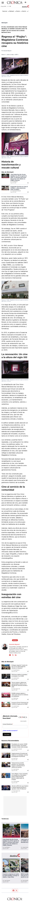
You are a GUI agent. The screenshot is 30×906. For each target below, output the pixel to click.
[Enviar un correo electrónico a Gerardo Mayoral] (10, 655)
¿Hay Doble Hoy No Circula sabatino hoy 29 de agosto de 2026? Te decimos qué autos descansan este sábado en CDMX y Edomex (18, 177)
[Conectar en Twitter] (13, 655)
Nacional (4, 11)
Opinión (24, 11)
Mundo (18, 11)
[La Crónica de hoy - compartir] (27, 182)
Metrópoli (11, 11)
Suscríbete (6, 734)
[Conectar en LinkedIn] (16, 655)
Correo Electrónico (8, 724)
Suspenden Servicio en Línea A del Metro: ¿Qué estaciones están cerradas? (19, 188)
